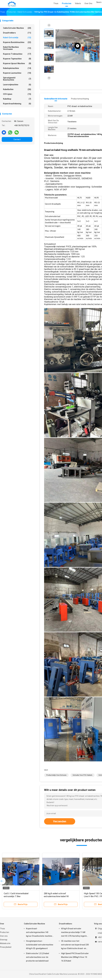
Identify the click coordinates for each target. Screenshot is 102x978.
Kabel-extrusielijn (17, 37)
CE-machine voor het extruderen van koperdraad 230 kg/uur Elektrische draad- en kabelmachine (75, 945)
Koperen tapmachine (17, 59)
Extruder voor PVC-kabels (82, 775)
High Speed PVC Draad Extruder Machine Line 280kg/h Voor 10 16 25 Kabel (75, 957)
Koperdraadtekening (17, 104)
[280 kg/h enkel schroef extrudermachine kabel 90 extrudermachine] (60, 871)
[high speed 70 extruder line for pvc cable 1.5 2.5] (77, 45)
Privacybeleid (5, 947)
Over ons (4, 936)
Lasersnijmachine (17, 85)
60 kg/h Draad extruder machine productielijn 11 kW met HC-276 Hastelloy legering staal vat (74, 933)
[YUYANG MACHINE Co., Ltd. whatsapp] (10, 132)
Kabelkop (17, 99)
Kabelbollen (17, 89)
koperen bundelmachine (17, 42)
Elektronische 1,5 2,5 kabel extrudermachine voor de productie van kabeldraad (37, 957)
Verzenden (59, 821)
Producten (4, 932)
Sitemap (3, 940)
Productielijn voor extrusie (56, 775)
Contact (17, 139)
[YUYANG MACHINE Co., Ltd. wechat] (16, 132)
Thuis (2, 929)
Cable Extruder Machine (17, 28)
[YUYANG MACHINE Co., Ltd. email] (4, 132)
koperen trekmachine (17, 54)
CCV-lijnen (17, 94)
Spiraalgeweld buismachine (17, 79)
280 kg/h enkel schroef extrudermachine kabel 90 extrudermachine (56, 896)
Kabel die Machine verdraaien (17, 48)
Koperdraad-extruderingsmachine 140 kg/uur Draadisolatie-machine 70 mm (39, 933)
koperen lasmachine (17, 73)
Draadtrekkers (17, 33)
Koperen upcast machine (17, 63)
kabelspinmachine (17, 68)
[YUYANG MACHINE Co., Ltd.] (11, 4)
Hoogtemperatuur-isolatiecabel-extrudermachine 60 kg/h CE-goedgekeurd (39, 944)
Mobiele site (5, 943)
